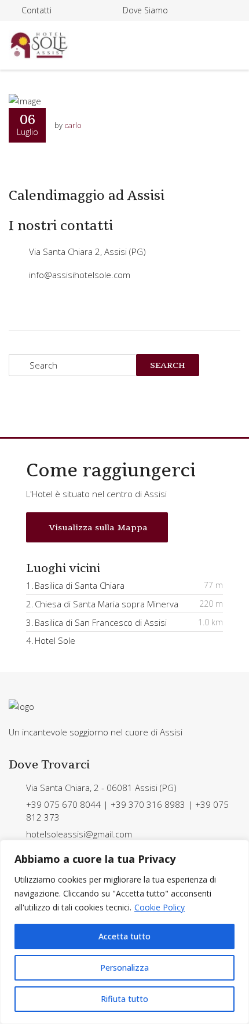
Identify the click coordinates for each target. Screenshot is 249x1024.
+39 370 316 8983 (148, 804)
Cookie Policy (159, 907)
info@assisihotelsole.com (79, 274)
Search (167, 365)
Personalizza (124, 967)
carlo (73, 125)
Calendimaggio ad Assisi (86, 195)
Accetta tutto (124, 936)
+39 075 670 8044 (63, 804)
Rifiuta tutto (124, 998)
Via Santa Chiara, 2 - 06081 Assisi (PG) (101, 787)
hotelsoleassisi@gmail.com (79, 834)
